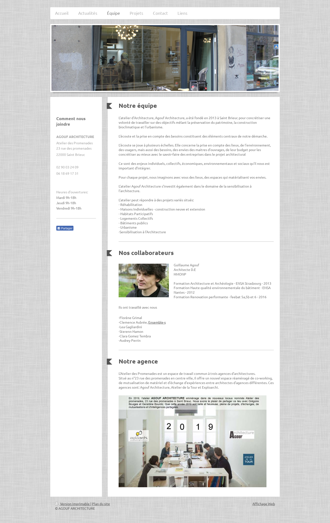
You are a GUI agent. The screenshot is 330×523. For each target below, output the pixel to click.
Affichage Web (263, 503)
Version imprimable (74, 503)
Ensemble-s (157, 322)
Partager (66, 228)
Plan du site (101, 503)
